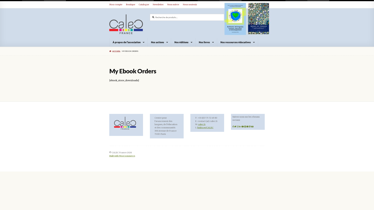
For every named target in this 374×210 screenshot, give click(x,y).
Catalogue (144, 4)
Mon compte (115, 4)
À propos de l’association (127, 42)
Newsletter (158, 4)
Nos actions (157, 42)
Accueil (116, 51)
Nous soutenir (190, 4)
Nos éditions (181, 42)
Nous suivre (173, 4)
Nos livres (204, 42)
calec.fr (202, 124)
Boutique (130, 4)
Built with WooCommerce (122, 156)
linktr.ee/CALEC (205, 127)
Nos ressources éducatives (235, 42)
